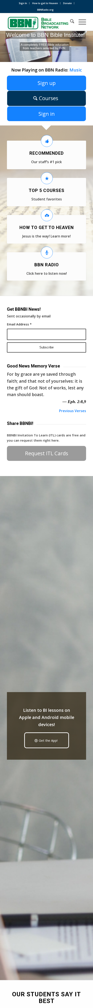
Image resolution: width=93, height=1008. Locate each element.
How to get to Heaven (45, 3)
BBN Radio (46, 264)
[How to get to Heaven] (47, 215)
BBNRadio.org (45, 9)
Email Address (19, 324)
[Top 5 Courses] (47, 178)
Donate (67, 3)
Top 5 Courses (46, 190)
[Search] (70, 22)
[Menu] (80, 22)
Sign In (23, 3)
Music (75, 70)
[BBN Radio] (47, 253)
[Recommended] (47, 141)
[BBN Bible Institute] (38, 22)
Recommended (46, 153)
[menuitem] (23, 3)
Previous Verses (72, 410)
